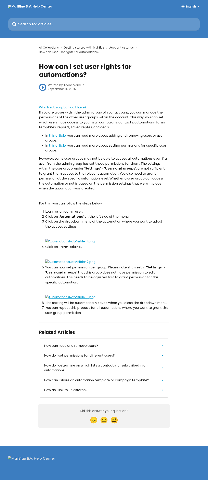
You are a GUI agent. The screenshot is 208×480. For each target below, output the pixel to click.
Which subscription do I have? (63, 107)
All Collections (49, 47)
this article (57, 135)
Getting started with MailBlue (84, 47)
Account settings (121, 47)
